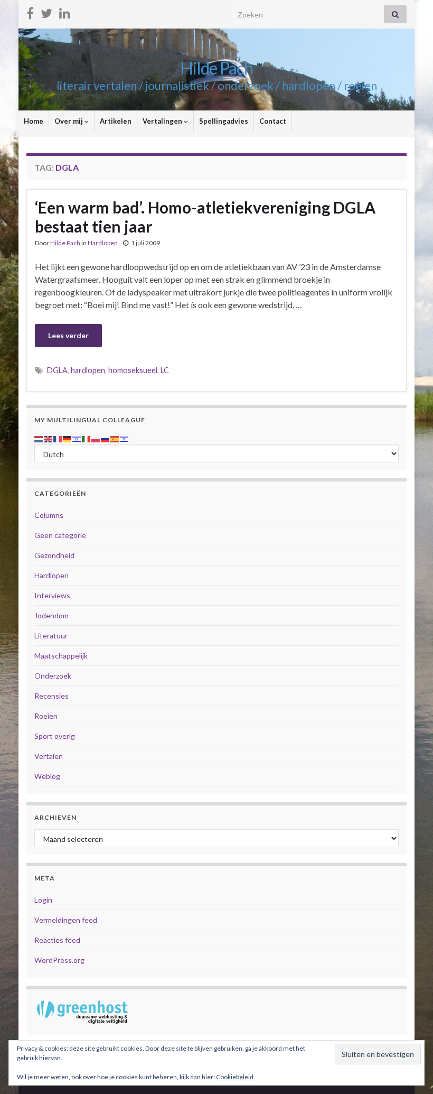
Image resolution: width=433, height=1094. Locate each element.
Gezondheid (54, 555)
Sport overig (54, 735)
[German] (67, 438)
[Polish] (96, 438)
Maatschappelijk (61, 655)
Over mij (69, 121)
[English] (48, 438)
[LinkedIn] (64, 11)
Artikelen (115, 121)
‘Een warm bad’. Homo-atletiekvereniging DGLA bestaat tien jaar (205, 217)
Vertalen (48, 756)
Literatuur (51, 635)
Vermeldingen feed (65, 919)
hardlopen (88, 370)
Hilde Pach (216, 68)
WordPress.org (59, 960)
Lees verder (68, 335)
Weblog (47, 776)
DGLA (57, 370)
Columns (48, 515)
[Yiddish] (124, 438)
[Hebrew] (77, 438)
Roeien (46, 715)
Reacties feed (57, 939)
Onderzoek (52, 675)
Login (43, 899)
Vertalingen (163, 121)
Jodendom (51, 615)
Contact (272, 121)
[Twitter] (46, 11)
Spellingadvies (223, 121)
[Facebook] (30, 11)
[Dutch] (39, 438)
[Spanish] (115, 438)
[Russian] (105, 438)
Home (33, 121)
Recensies (51, 695)
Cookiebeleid (234, 1077)
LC (165, 370)
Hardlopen (103, 243)
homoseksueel (132, 370)
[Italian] (86, 438)
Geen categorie (60, 535)
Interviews (52, 595)
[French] (58, 438)
